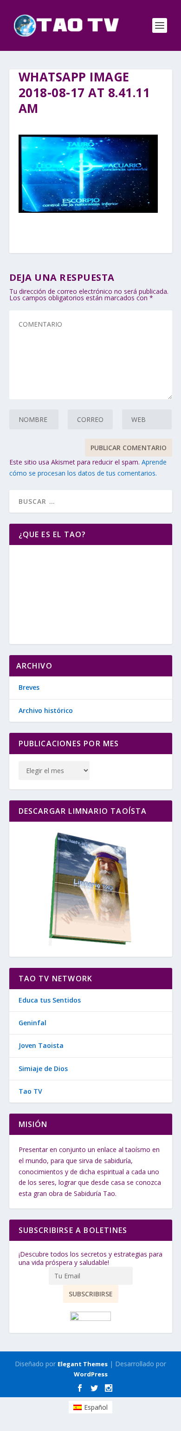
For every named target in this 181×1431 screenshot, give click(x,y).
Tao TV (30, 1091)
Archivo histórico (46, 710)
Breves (29, 687)
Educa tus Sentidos (50, 1000)
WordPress (91, 1374)
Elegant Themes (83, 1364)
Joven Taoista (41, 1045)
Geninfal (32, 1022)
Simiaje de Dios (43, 1068)
